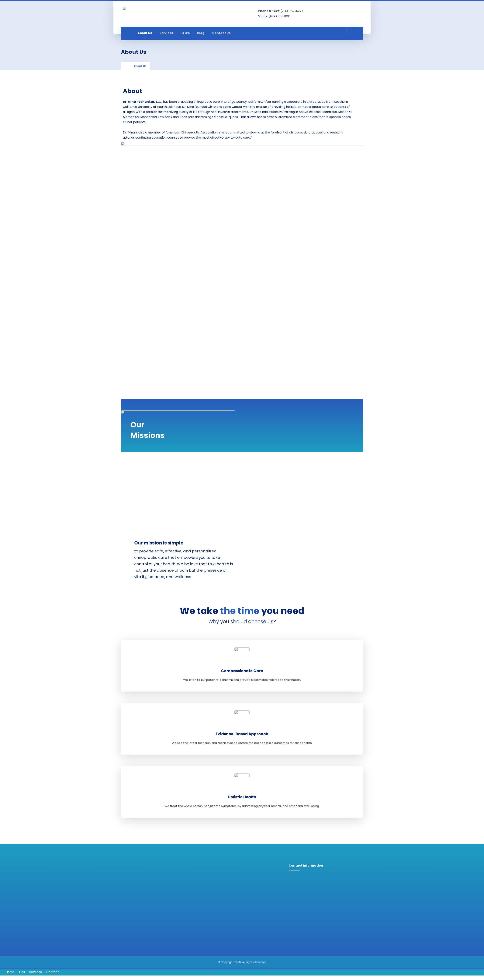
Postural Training (221, 889)
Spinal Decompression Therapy (231, 899)
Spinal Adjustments (223, 879)
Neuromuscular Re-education (230, 894)
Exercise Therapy (221, 884)
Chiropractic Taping (223, 915)
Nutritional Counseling (224, 920)
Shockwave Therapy (223, 910)
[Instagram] (338, 33)
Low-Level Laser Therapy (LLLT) (230, 905)
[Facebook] (330, 33)
